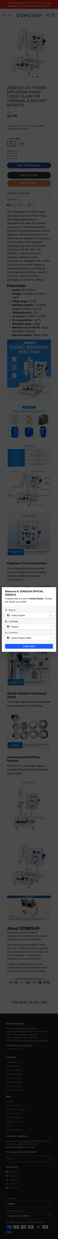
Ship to (12, 610)
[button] (29, 615)
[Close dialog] (54, 589)
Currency (13, 632)
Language (13, 621)
